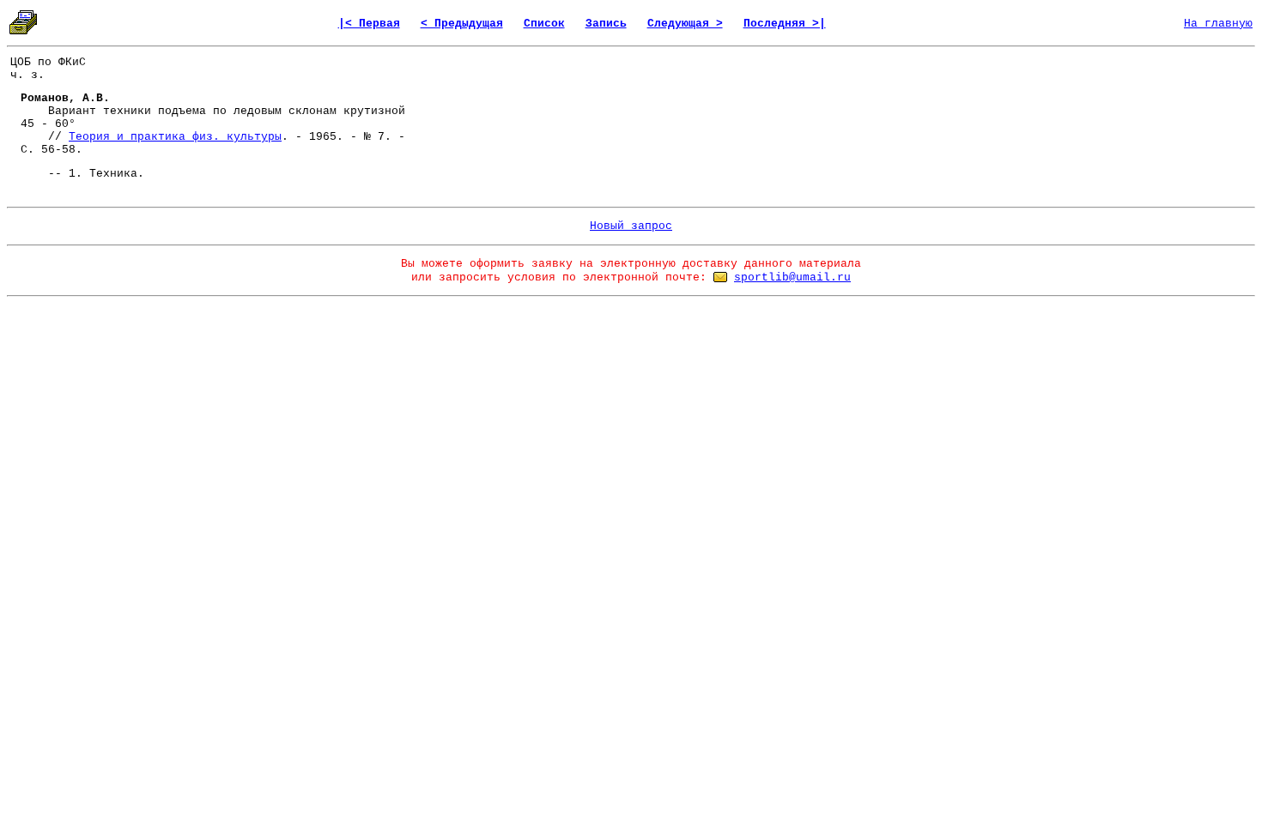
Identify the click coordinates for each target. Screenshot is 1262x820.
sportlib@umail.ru (792, 277)
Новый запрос (631, 226)
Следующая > (685, 23)
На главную (1218, 23)
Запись (606, 23)
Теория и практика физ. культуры (175, 136)
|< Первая (369, 23)
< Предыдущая (462, 23)
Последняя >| (784, 23)
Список (544, 23)
